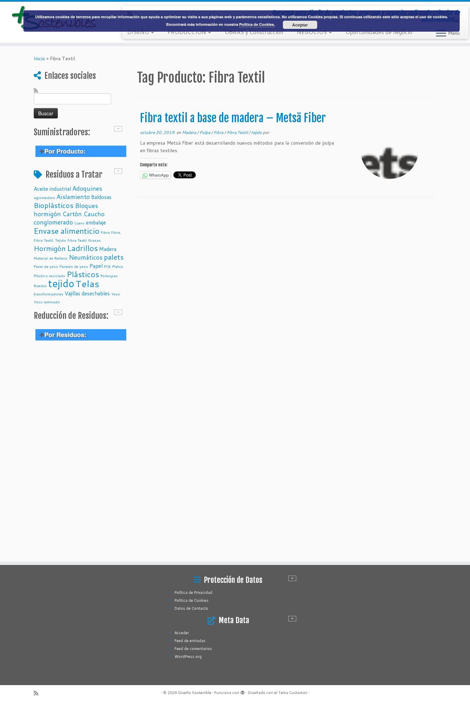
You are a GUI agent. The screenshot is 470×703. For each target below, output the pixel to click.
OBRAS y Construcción (254, 32)
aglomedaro (44, 197)
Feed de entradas (189, 640)
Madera (107, 249)
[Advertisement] (79, 451)
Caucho (94, 213)
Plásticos (83, 274)
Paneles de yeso (74, 266)
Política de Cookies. (257, 24)
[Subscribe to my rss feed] (38, 90)
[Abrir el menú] (441, 34)
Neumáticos (86, 257)
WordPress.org (188, 656)
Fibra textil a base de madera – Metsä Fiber (233, 118)
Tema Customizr (292, 692)
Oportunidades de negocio (378, 32)
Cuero (79, 222)
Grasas (94, 240)
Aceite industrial (52, 188)
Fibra (105, 232)
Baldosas (101, 197)
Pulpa (205, 132)
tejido (61, 283)
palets (114, 257)
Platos (117, 266)
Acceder (181, 633)
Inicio (39, 58)
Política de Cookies (191, 600)
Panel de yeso (46, 266)
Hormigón (50, 248)
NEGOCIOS (312, 32)
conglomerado (53, 222)
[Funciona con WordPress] (242, 691)
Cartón (72, 213)
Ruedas (40, 285)
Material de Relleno (50, 258)
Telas (87, 283)
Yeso (115, 293)
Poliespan (109, 275)
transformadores (48, 293)
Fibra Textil (77, 240)
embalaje (96, 222)
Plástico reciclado (49, 275)
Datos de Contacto (191, 608)
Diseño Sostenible (194, 692)
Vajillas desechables (87, 293)
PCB (107, 266)
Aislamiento (73, 196)
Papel (96, 266)
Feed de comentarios (193, 648)
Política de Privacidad (193, 592)
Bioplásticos (54, 205)
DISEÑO (138, 32)
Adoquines (87, 188)
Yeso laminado (47, 301)
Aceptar (300, 25)
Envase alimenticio (66, 230)
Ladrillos (82, 247)
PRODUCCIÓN (187, 32)
